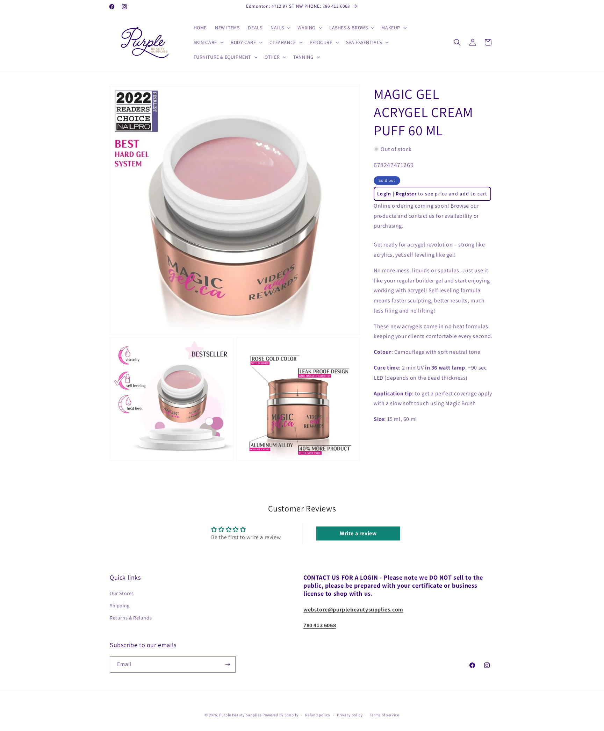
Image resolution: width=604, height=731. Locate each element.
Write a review (358, 533)
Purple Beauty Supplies (241, 714)
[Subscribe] (227, 664)
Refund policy (317, 714)
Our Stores (122, 593)
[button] (279, 27)
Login (384, 194)
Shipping (120, 605)
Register (406, 194)
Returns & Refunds (131, 618)
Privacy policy (350, 714)
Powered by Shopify (281, 714)
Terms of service (384, 714)
